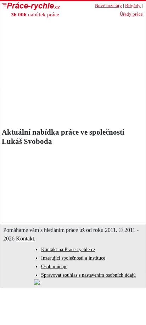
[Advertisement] (73, 74)
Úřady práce (131, 14)
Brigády (133, 5)
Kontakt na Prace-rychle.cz (68, 249)
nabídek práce (35, 14)
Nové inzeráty (108, 5)
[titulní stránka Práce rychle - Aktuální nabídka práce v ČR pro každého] (42, 6)
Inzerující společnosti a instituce (73, 258)
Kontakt (25, 238)
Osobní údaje (54, 266)
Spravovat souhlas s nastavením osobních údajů (88, 275)
